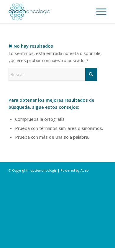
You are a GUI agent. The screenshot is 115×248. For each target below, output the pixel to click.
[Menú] (98, 12)
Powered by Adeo (74, 170)
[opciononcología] (48, 12)
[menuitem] (98, 12)
